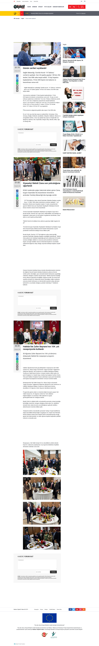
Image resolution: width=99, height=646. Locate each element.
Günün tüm (80, 13)
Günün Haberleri (25, 1)
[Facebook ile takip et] (70, 609)
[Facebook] (17, 76)
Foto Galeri (47, 6)
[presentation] (18, 13)
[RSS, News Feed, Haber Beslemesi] (83, 609)
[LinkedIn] (17, 81)
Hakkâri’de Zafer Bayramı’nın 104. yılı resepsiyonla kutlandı (44, 13)
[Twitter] (17, 78)
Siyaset (40, 6)
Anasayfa (36, 609)
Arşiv (31, 1)
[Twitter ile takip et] (73, 609)
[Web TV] (81, 1)
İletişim (46, 609)
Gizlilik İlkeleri (52, 609)
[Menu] (70, 7)
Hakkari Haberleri (58, 6)
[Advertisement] (49, 30)
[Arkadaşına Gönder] (17, 86)
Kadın (29, 6)
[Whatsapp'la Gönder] (17, 83)
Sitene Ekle (36, 1)
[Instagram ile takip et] (80, 609)
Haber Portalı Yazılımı (20, 644)
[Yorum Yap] (17, 91)
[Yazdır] (17, 88)
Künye (41, 609)
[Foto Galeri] (84, 1)
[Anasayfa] (14, 1)
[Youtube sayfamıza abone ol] (77, 609)
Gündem (34, 6)
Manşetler (19, 1)
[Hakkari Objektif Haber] (19, 6)
